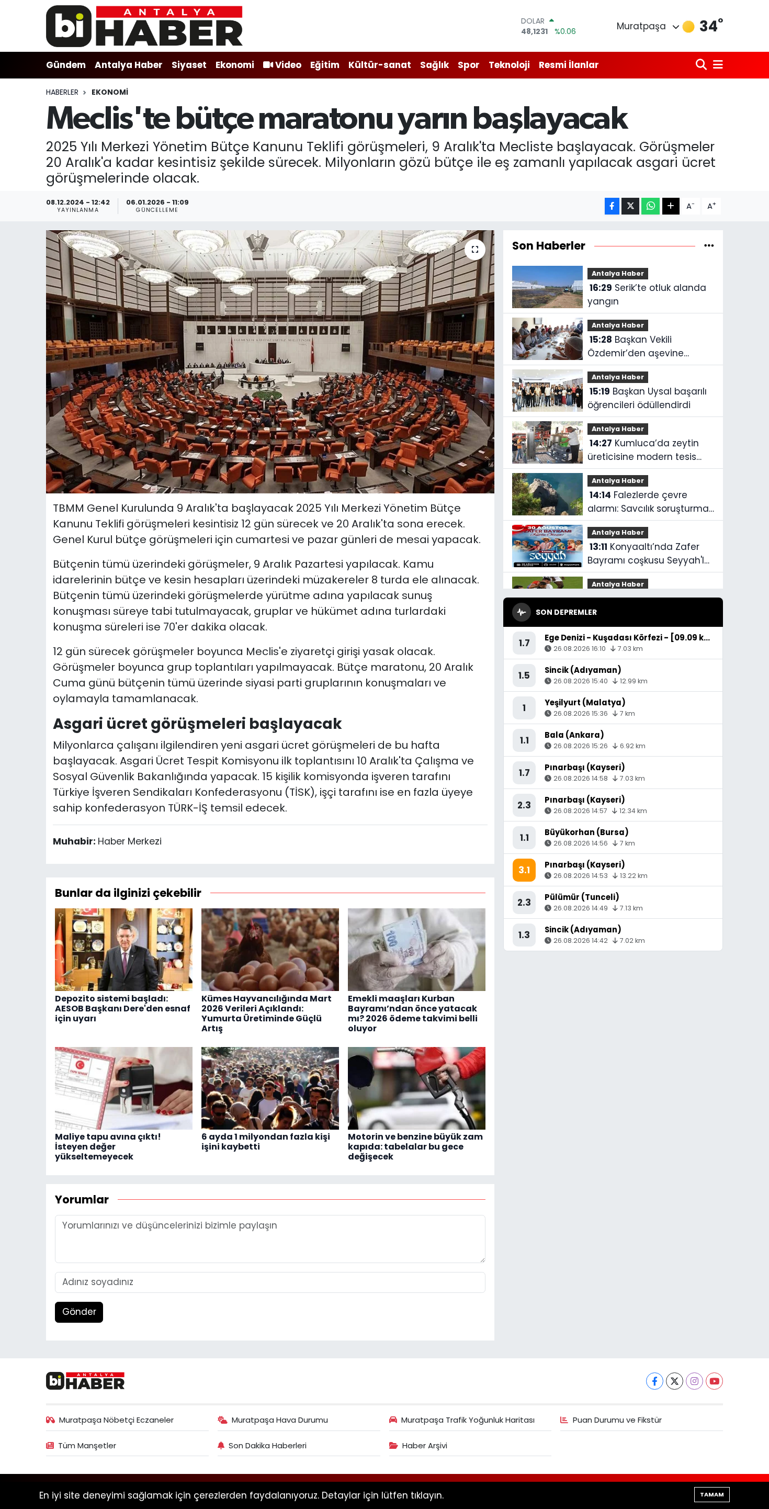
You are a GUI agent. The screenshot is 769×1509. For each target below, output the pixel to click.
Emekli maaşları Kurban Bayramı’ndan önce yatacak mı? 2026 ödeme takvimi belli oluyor (413, 1014)
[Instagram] (694, 1381)
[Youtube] (714, 1381)
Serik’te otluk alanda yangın (646, 294)
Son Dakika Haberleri (268, 1445)
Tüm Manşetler (87, 1445)
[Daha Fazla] (671, 206)
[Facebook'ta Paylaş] (612, 206)
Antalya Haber (129, 65)
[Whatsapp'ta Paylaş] (650, 206)
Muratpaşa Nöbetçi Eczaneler (116, 1419)
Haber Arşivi (424, 1445)
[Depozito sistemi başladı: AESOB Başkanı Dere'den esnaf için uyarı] (124, 949)
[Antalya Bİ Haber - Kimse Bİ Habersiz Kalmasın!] (144, 26)
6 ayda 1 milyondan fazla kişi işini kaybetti (265, 1142)
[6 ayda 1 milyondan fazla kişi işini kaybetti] (270, 1087)
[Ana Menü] (716, 65)
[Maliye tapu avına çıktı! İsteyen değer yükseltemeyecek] (124, 1087)
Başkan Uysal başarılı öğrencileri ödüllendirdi (647, 398)
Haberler (62, 92)
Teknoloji (509, 65)
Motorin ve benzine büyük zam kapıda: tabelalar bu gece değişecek (415, 1147)
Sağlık (434, 65)
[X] (674, 1381)
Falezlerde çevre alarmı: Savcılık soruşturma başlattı (648, 502)
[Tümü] (709, 245)
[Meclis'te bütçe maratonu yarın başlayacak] (270, 361)
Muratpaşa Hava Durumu (280, 1419)
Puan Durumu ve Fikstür (617, 1419)
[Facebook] (654, 1381)
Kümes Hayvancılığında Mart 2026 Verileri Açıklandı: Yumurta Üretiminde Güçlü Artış (266, 1014)
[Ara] (702, 65)
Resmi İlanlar (569, 65)
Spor (469, 65)
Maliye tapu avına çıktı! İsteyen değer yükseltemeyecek (108, 1147)
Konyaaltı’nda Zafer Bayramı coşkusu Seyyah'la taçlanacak (648, 553)
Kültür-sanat (379, 65)
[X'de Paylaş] (630, 206)
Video (288, 65)
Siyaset (189, 65)
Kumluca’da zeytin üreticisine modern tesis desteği (643, 450)
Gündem (66, 65)
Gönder (79, 1311)
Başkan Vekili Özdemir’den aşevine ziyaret (635, 346)
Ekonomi (235, 65)
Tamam (712, 1494)
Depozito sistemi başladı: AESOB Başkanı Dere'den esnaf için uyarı (122, 1008)
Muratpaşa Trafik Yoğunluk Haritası (468, 1419)
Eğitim (325, 65)
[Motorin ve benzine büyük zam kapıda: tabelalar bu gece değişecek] (416, 1087)
